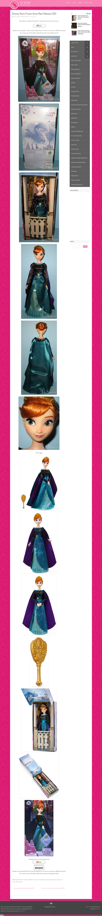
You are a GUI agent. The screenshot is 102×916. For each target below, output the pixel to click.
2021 (32, 879)
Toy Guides (67, 2)
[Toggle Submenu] (87, 43)
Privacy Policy (22, 911)
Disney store (59, 879)
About (74, 2)
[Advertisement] (80, 215)
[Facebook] (50, 903)
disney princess (53, 879)
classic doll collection (41, 879)
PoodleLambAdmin (17, 16)
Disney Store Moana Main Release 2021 (24, 888)
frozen (14, 882)
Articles (87, 2)
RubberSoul (88, 906)
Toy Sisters (25, 2)
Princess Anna (19, 882)
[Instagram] (51, 903)
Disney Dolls (17, 879)
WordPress (97, 908)
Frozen (21, 879)
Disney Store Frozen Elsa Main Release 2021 (52, 888)
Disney (47, 879)
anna (34, 879)
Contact (80, 2)
